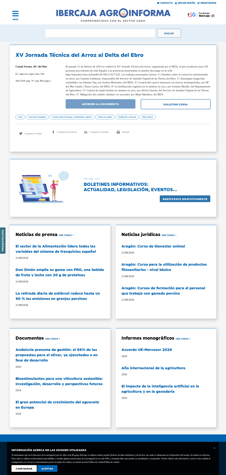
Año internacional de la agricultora (153, 367)
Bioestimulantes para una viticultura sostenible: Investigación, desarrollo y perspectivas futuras (59, 381)
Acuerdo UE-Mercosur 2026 (146, 349)
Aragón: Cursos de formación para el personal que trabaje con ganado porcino (163, 290)
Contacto (166, 2)
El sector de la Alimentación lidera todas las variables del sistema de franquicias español (56, 248)
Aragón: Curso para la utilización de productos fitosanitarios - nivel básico (164, 266)
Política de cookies (112, 462)
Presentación (2, 240)
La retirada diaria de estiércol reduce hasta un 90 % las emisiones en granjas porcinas (58, 295)
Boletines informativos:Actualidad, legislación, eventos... (130, 186)
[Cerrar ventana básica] (214, 448)
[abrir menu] (15, 13)
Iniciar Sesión (186, 2)
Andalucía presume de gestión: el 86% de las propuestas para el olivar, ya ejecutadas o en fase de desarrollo (57, 355)
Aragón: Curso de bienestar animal (153, 246)
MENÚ (15, 19)
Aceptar (47, 468)
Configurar (24, 468)
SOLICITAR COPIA (175, 104)
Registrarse (208, 2)
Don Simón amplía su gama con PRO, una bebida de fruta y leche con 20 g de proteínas (60, 272)
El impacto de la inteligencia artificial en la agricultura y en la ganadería (160, 388)
